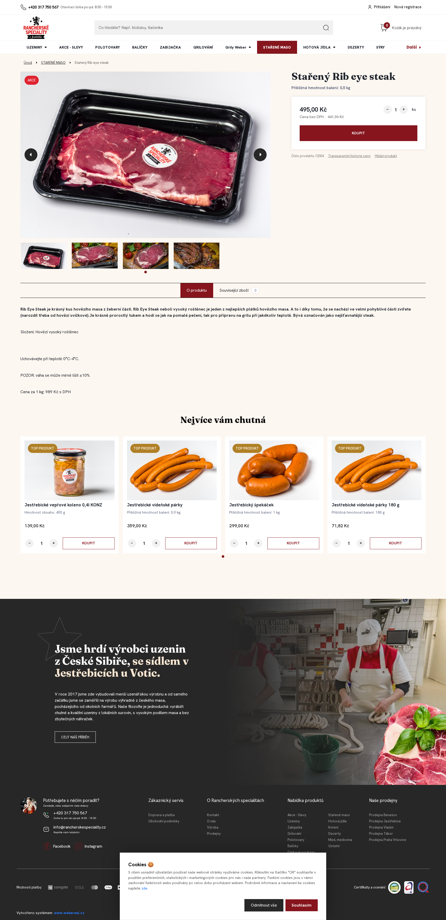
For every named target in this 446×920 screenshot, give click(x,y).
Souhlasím (302, 905)
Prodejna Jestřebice (385, 821)
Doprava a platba (161, 815)
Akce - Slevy (297, 815)
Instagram (93, 846)
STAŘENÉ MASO (277, 47)
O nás (211, 821)
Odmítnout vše (264, 905)
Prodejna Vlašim (381, 827)
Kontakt (213, 815)
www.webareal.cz (69, 912)
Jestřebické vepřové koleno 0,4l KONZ (63, 504)
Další (412, 47)
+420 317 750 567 (43, 7)
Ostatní (334, 846)
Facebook (61, 846)
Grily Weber (235, 47)
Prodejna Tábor (381, 833)
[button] (145, 272)
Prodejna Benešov (383, 815)
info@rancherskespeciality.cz (79, 827)
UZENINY (34, 47)
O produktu (197, 290)
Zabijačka (295, 827)
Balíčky (293, 846)
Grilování (294, 833)
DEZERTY (356, 47)
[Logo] (36, 28)
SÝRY (380, 47)
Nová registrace (407, 7)
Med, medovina (340, 840)
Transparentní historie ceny (349, 156)
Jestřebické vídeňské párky (154, 504)
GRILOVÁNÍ (203, 47)
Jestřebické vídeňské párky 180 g (366, 504)
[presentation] (31, 154)
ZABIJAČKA (170, 47)
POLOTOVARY (107, 47)
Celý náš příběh (75, 737)
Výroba (212, 827)
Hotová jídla (337, 821)
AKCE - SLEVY (71, 47)
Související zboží (237, 290)
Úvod (28, 62)
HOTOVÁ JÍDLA (317, 47)
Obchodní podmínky (163, 821)
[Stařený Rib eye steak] (145, 155)
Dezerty (334, 833)
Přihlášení (382, 7)
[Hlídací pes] (386, 156)
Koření (333, 827)
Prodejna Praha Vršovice (387, 840)
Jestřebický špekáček (251, 504)
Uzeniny (294, 821)
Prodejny (214, 833)
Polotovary (296, 840)
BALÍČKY (139, 47)
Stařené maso (339, 815)
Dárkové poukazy (301, 852)
